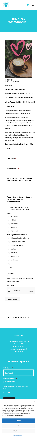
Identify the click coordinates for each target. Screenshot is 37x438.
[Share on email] (28, 317)
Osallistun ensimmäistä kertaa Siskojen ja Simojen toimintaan (19, 208)
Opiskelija (13, 220)
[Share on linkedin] (18, 317)
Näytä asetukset (18, 431)
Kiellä (18, 426)
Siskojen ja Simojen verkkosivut (20, 238)
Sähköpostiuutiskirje (17, 245)
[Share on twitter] (11, 317)
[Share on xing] (26, 317)
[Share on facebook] (8, 317)
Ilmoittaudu (12, 299)
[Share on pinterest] (16, 317)
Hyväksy (18, 420)
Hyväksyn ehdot (10, 381)
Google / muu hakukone (18, 241)
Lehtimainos (14, 260)
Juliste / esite (15, 256)
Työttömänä (14, 231)
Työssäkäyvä (14, 223)
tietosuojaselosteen (20, 278)
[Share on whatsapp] (21, 317)
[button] (34, 401)
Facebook (13, 249)
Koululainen (14, 216)
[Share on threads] (13, 317)
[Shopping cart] (27, 5)
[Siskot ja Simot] (6, 5)
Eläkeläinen (14, 227)
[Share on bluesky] (23, 317)
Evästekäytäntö (17, 435)
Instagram (14, 252)
